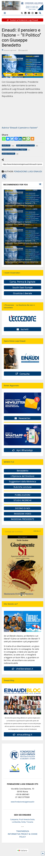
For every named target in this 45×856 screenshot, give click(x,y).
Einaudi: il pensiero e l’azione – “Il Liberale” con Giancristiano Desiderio (22, 241)
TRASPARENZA (22, 831)
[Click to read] (22, 199)
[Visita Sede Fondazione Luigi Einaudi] (22, 9)
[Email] (24, 139)
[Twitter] (12, 139)
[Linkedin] (20, 139)
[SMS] (28, 139)
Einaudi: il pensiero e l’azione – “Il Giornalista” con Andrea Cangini (20, 204)
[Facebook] (16, 139)
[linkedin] (25, 13)
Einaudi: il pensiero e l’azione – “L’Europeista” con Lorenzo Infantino (21, 260)
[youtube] (36, 13)
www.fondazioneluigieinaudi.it (22, 802)
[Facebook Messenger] (8, 139)
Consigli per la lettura (13, 532)
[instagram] (32, 13)
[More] (32, 139)
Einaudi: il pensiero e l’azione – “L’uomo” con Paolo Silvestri (19, 223)
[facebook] (29, 13)
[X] (22, 13)
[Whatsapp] (4, 139)
